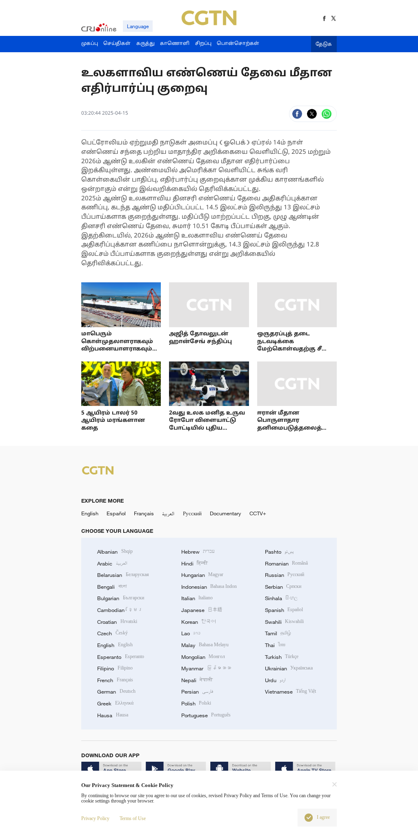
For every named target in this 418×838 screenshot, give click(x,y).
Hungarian (202, 575)
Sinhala (281, 598)
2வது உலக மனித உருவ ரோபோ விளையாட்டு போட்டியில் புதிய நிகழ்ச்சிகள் (207, 424)
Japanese (201, 610)
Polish (196, 703)
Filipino (114, 668)
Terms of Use (133, 818)
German (116, 691)
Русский (192, 513)
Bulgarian (120, 598)
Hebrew (198, 551)
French (115, 680)
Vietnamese (290, 691)
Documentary (225, 513)
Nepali (197, 680)
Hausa (112, 715)
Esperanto (120, 657)
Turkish (281, 657)
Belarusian (123, 575)
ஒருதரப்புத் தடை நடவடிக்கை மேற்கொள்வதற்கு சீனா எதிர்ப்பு (295, 345)
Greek (115, 703)
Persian (197, 691)
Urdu (275, 680)
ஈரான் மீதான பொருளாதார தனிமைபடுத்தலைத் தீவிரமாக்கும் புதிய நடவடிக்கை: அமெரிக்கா (295, 428)
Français (144, 513)
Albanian (114, 551)
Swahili (284, 622)
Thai (275, 645)
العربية (168, 513)
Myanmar (206, 668)
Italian (197, 598)
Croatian (117, 622)
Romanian (286, 563)
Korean (198, 622)
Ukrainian (289, 668)
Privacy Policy (95, 818)
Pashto (279, 551)
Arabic (112, 563)
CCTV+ (257, 513)
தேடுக (324, 44)
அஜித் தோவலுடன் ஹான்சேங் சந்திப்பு (200, 337)
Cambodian (119, 610)
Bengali (111, 586)
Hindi (194, 563)
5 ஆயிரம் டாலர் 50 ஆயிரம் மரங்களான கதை (113, 421)
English (89, 513)
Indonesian (209, 586)
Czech (112, 633)
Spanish (284, 610)
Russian (284, 575)
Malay (205, 645)
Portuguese (206, 715)
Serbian (283, 586)
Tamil (278, 633)
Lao (190, 633)
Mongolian (203, 657)
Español (116, 513)
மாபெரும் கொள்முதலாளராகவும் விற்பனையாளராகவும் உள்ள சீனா (117, 345)
